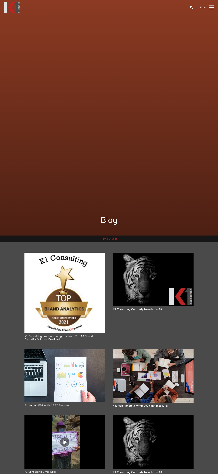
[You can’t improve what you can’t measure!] (153, 376)
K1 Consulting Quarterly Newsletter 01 (137, 472)
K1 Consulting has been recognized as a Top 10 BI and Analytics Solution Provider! (58, 337)
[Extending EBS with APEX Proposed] (64, 375)
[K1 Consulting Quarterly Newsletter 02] (153, 279)
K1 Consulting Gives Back (40, 471)
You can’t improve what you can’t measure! (140, 405)
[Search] (191, 7)
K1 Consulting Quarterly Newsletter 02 (137, 309)
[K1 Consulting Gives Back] (64, 442)
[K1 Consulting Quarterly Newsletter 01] (153, 442)
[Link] (12, 7)
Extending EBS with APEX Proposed (47, 405)
